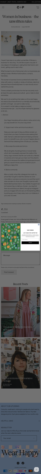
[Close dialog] (39, 225)
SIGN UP (30, 242)
